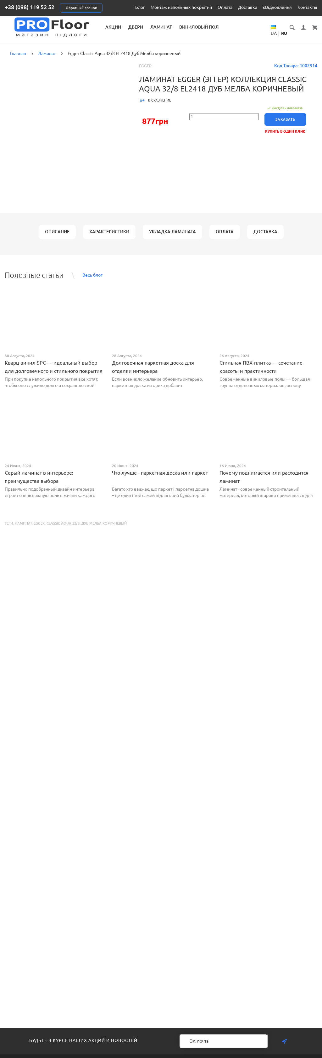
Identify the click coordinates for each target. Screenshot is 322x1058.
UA (274, 33)
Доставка (247, 7)
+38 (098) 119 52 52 (29, 7)
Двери (135, 27)
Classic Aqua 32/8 (63, 523)
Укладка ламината (172, 231)
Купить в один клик (285, 131)
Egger (145, 65)
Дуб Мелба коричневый (104, 523)
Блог (140, 7)
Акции (113, 27)
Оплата (225, 7)
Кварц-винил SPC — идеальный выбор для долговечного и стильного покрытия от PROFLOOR (54, 371)
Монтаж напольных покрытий (181, 7)
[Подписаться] (284, 1041)
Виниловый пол (199, 27)
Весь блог (92, 275)
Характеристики (109, 231)
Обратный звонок (81, 8)
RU (284, 33)
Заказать (285, 119)
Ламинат (161, 27)
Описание (57, 231)
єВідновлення (277, 7)
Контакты (307, 7)
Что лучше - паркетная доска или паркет (160, 473)
